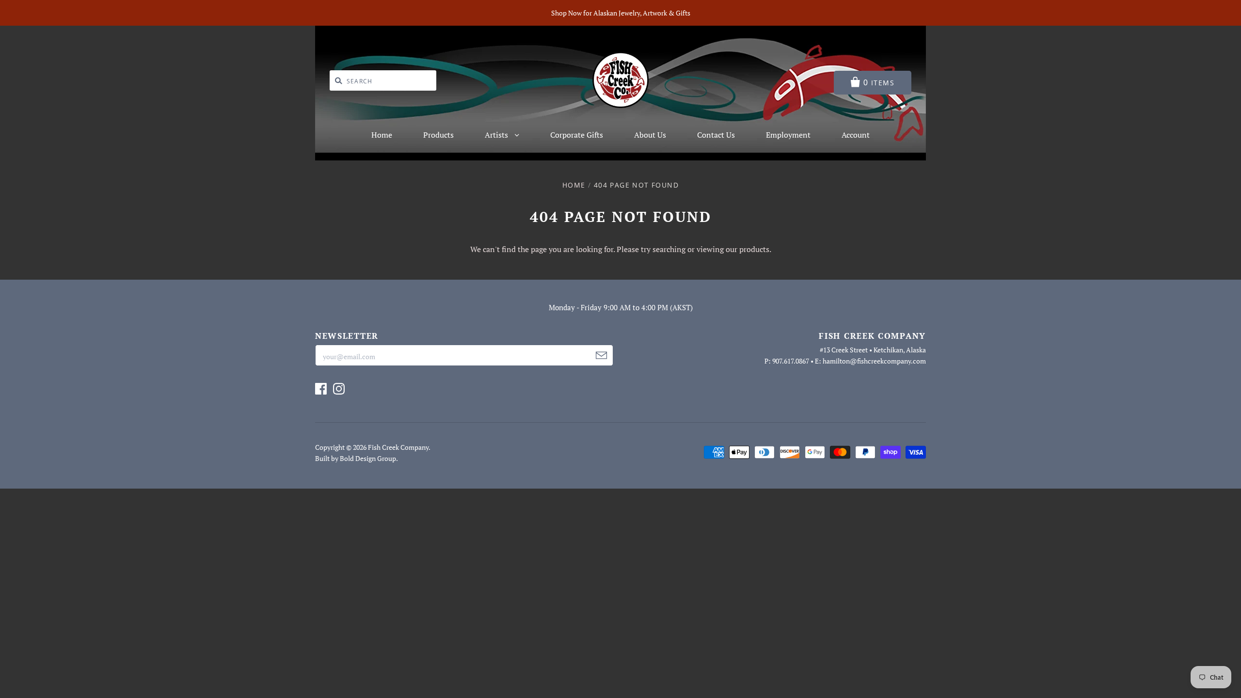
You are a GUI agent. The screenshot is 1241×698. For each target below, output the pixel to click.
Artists (497, 134)
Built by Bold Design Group (355, 458)
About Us (650, 134)
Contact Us (716, 134)
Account (856, 134)
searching (668, 249)
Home (381, 134)
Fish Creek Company (398, 447)
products (754, 249)
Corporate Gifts (576, 134)
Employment (788, 134)
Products (438, 134)
